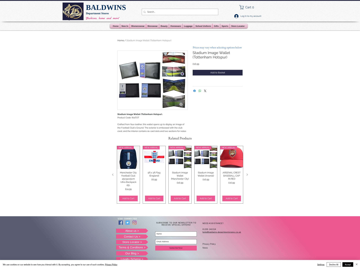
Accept (348, 264)
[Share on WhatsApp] (200, 91)
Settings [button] (320, 264)
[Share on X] (205, 91)
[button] (248, 7)
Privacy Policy (209, 244)
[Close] (356, 264)
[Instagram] (134, 222)
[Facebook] (121, 222)
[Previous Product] (112, 174)
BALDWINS (106, 7)
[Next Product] (247, 174)
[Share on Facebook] (194, 91)
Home (120, 40)
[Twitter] (127, 222)
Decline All (333, 264)
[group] (180, 175)
